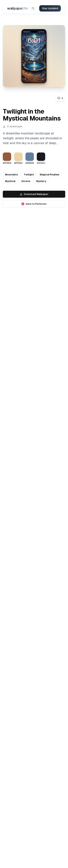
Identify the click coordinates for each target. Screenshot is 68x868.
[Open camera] (42, 79)
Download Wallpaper (36, 194)
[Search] (32, 8)
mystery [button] (41, 181)
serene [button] (25, 181)
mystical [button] (10, 181)
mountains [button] (11, 174)
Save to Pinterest (36, 203)
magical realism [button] (49, 174)
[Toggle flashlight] (25, 79)
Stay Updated (50, 8)
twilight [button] (29, 174)
